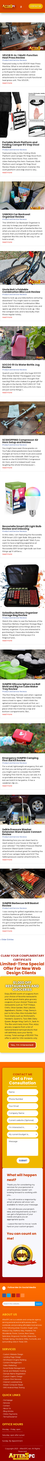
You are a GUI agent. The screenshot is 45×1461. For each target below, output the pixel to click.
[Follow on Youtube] (13, 1295)
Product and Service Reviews (14, 60)
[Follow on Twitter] (9, 1295)
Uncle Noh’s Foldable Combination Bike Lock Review (21, 291)
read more (7, 83)
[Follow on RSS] (22, 1295)
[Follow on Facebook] (4, 1295)
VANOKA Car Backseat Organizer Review (16, 215)
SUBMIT (23, 1160)
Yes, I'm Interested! (22, 1045)
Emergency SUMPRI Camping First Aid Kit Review (20, 759)
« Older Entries (7, 939)
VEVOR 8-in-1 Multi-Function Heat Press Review (20, 56)
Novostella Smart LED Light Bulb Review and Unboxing (21, 527)
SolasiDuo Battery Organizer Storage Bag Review (20, 614)
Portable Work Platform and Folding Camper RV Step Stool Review (20, 145)
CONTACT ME (35, 6)
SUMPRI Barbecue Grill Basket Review (20, 904)
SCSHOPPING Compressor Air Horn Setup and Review (20, 441)
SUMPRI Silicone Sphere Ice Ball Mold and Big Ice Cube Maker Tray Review (21, 686)
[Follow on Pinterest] (18, 1295)
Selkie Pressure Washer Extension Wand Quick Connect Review (21, 832)
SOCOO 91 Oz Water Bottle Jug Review (21, 366)
